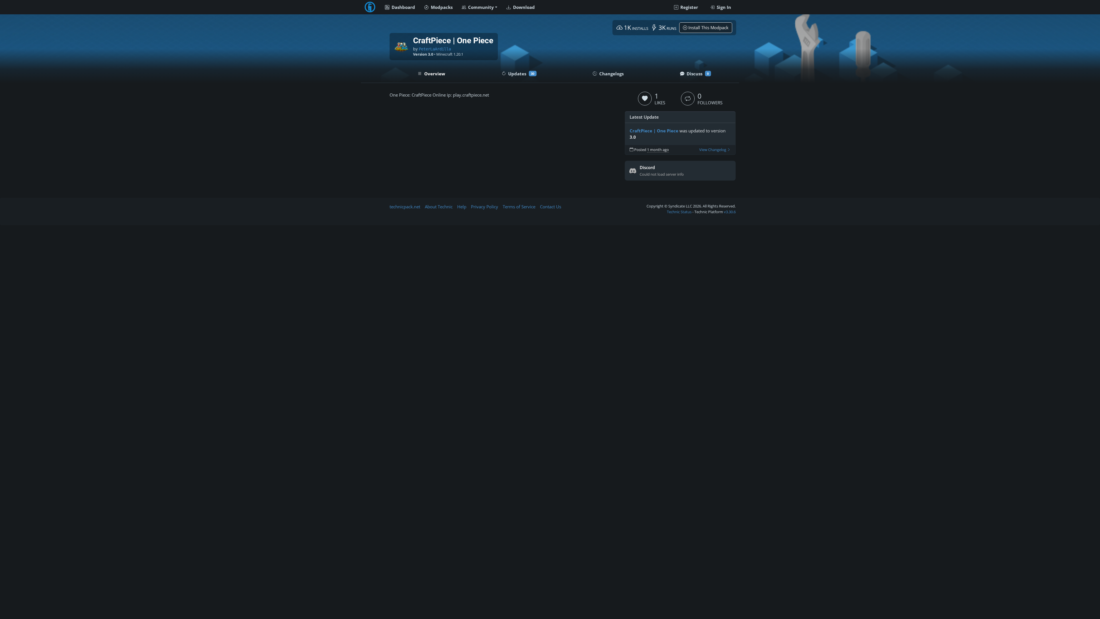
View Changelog (713, 149)
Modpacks (441, 7)
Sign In (723, 7)
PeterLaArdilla (435, 49)
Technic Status (679, 211)
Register (688, 7)
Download (523, 7)
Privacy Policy (484, 206)
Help (461, 206)
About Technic (439, 206)
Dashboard (402, 7)
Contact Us (550, 206)
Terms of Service (519, 206)
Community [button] (480, 7)
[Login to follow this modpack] (688, 98)
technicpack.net (405, 206)
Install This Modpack (707, 27)
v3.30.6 (730, 211)
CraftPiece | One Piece (654, 131)
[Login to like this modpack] (645, 98)
